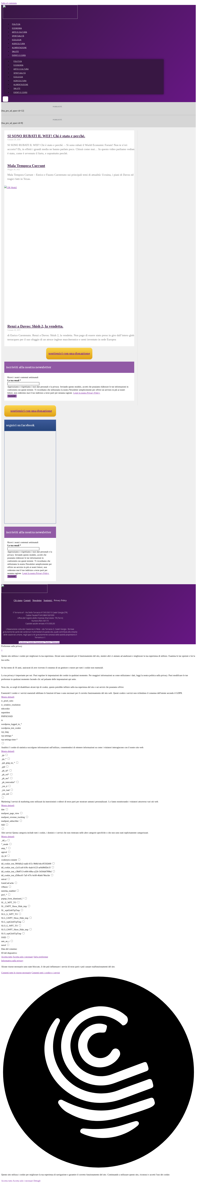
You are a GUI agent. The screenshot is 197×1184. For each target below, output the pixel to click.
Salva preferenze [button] (41, 957)
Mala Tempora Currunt (26, 166)
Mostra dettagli (7, 697)
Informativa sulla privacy (12, 961)
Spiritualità (18, 36)
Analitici (5, 747)
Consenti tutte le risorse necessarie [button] (16, 973)
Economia (17, 28)
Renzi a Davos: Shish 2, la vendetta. (35, 326)
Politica (16, 24)
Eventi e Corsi (19, 55)
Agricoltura (18, 43)
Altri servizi (6, 833)
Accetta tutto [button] (6, 957)
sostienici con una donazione (69, 353)
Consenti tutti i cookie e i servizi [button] (46, 973)
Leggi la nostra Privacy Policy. (86, 393)
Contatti (27, 600)
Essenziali (5, 693)
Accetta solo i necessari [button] (23, 957)
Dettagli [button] (37, 1181)
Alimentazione (19, 47)
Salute (15, 51)
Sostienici (48, 600)
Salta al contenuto (9, 3)
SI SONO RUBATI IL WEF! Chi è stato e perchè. (46, 136)
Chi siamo (18, 600)
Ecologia (16, 39)
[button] (5, 99)
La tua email (14, 380)
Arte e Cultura (19, 32)
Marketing (5, 802)
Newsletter (37, 600)
